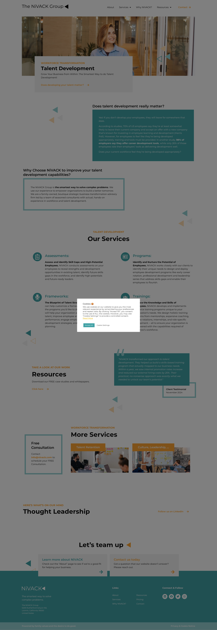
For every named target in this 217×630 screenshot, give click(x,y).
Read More (88, 318)
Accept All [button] (89, 325)
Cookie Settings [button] (103, 325)
